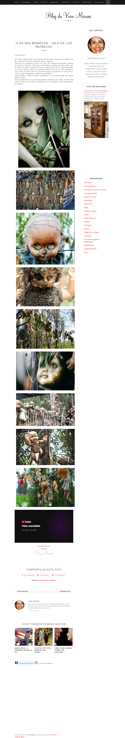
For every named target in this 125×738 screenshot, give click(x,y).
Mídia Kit (76, 2)
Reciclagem (88, 225)
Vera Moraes (34, 601)
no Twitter (44, 575)
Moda (36, 2)
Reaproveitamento (90, 218)
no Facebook (29, 575)
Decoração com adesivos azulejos (95, 190)
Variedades (54, 2)
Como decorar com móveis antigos (96, 91)
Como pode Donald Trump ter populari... (63, 650)
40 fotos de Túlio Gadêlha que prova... (43, 650)
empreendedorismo (90, 249)
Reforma (87, 229)
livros (86, 252)
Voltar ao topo (19, 737)
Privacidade (86, 2)
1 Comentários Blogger (45, 663)
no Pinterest (60, 575)
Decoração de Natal (90, 193)
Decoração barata (90, 186)
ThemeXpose (31, 735)
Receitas (44, 2)
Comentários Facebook (26, 663)
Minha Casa (88, 204)
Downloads (65, 2)
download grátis (89, 245)
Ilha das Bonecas (42, 580)
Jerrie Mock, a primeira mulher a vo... (23, 650)
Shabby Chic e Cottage (91, 232)
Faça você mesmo (90, 197)
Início (17, 2)
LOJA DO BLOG (99, 2)
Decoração (26, 2)
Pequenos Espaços (90, 211)
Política (86, 214)
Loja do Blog (88, 200)
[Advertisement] (50, 34)
